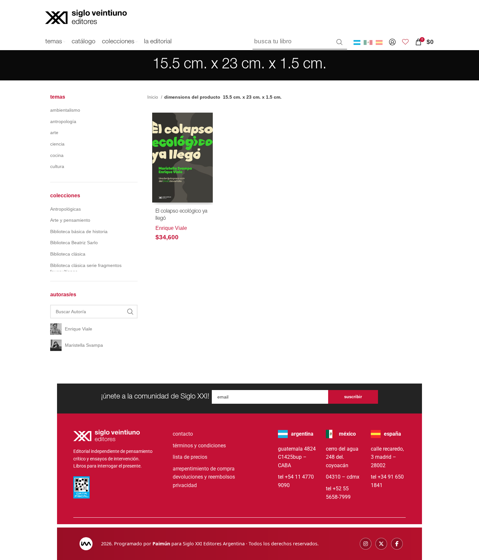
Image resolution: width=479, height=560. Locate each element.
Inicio (153, 97)
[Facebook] (397, 544)
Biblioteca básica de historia (79, 231)
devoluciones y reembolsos (204, 477)
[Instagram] (365, 544)
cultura (57, 166)
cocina (57, 155)
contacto (183, 434)
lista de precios (190, 457)
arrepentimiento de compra (204, 469)
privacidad (185, 485)
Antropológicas (65, 209)
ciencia (57, 144)
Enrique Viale (171, 228)
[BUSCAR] (339, 42)
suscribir (353, 396)
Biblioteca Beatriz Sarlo (74, 242)
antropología (63, 121)
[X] (381, 544)
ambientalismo (65, 110)
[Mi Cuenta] (392, 42)
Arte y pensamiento (70, 220)
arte (54, 132)
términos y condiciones (199, 445)
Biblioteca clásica (67, 254)
